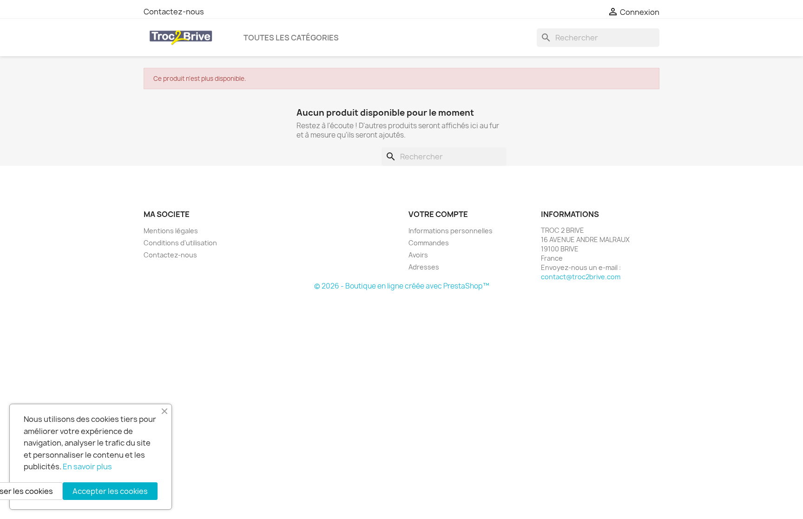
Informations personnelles (450, 230)
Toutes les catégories (291, 38)
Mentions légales (171, 230)
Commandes (428, 242)
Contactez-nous (174, 12)
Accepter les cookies (110, 491)
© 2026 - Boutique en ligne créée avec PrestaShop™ (401, 286)
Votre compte (438, 214)
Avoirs (418, 254)
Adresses (423, 267)
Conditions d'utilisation (180, 242)
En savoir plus (87, 466)
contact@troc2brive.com (580, 276)
